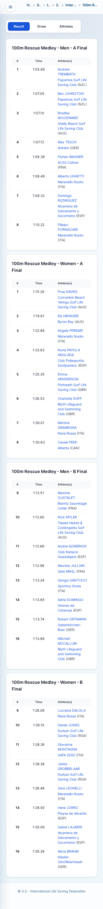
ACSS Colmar (68, 162)
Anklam (64, 148)
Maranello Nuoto (70, 182)
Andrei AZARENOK (72, 546)
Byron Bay (66, 322)
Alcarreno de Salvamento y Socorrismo (68, 211)
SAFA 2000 (67, 755)
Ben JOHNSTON (71, 93)
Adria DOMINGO (70, 600)
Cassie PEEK (67, 442)
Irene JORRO (68, 808)
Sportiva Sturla (69, 586)
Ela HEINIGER (68, 316)
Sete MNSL (67, 571)
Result (19, 26)
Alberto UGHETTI (71, 176)
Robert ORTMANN (72, 619)
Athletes (66, 26)
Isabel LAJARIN (70, 827)
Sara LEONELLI (70, 788)
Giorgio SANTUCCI (72, 580)
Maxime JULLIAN (71, 566)
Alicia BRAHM (68, 851)
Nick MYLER (67, 517)
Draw (41, 26)
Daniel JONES (69, 725)
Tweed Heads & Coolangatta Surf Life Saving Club (71, 527)
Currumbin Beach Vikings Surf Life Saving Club (71, 302)
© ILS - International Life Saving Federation (52, 891)
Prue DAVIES (67, 292)
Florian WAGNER (70, 157)
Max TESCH (67, 142)
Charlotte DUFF (70, 398)
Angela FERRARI (70, 330)
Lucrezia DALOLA (72, 710)
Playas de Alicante (72, 813)
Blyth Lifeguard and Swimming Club (70, 409)
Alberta (64, 448)
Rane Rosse (67, 433)
